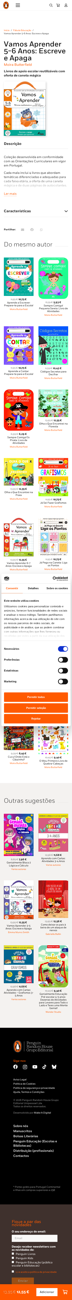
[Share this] (32, 229)
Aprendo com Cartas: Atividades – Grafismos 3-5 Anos (18, 992)
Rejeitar (36, 718)
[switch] (63, 660)
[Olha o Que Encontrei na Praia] (19, 460)
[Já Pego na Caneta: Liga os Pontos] (53, 520)
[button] (51, 5)
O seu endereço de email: (29, 1231)
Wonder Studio (53, 1012)
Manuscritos (22, 1131)
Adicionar (47, 1292)
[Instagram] (25, 1067)
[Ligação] (66, 5)
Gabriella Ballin (53, 934)
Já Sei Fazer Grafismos (53, 502)
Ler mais (10, 194)
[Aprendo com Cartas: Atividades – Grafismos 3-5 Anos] (19, 947)
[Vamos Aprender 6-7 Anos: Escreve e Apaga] (19, 520)
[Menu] (18, 5)
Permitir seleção (36, 707)
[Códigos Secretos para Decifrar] (53, 328)
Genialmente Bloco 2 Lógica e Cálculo (19, 864)
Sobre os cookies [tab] (57, 588)
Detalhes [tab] (33, 588)
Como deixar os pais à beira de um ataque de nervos (53, 927)
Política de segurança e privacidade (34, 1088)
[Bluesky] (54, 1067)
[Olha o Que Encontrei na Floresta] (53, 391)
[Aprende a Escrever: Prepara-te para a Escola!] (19, 259)
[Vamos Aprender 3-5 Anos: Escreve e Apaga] (19, 882)
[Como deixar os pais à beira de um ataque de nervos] (53, 882)
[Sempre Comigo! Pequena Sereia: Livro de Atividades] (53, 259)
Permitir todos (36, 697)
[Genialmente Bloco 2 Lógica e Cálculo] (19, 816)
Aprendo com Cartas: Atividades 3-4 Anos (53, 860)
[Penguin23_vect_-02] (23, 1175)
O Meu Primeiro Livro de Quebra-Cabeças (53, 762)
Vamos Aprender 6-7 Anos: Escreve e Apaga (19, 564)
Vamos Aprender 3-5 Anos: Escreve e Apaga (19, 927)
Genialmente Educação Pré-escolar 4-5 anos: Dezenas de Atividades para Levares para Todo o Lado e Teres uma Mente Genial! (53, 1001)
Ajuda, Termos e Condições (28, 1092)
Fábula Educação (22, 30)
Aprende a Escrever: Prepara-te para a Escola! (18, 304)
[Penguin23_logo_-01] (6, 5)
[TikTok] (44, 1067)
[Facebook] (15, 1067)
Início (6, 30)
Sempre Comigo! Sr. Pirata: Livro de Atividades (18, 440)
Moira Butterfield (18, 65)
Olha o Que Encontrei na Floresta (53, 425)
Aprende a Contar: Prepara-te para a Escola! (18, 373)
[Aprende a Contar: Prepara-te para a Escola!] (19, 328)
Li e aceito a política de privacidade (36, 1272)
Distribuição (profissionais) (33, 1151)
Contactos (21, 1156)
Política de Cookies (24, 1083)
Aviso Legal (20, 1079)
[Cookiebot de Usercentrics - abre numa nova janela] (52, 578)
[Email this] (22, 229)
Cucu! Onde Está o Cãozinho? (18, 758)
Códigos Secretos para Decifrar (53, 373)
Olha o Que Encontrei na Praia (18, 494)
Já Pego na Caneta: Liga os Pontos (53, 564)
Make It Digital (42, 1112)
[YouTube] (34, 1067)
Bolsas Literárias (25, 1136)
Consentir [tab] (12, 588)
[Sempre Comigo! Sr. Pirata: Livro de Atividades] (19, 391)
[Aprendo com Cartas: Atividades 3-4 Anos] (53, 816)
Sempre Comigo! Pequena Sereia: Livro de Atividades (53, 308)
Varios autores (18, 869)
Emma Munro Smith (18, 932)
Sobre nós (20, 1126)
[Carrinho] (58, 5)
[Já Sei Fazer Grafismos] (53, 460)
